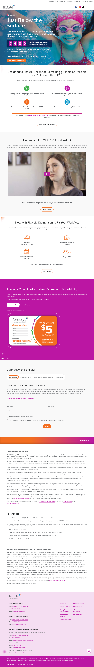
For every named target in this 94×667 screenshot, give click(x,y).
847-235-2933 (16, 609)
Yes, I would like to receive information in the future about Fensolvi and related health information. (37, 420)
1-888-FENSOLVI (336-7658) (20, 606)
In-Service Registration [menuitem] (76, 611)
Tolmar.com (29, 664)
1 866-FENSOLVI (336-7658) (57, 581)
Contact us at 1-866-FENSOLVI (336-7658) (20, 398)
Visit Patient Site (86, 2)
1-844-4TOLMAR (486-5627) (47, 501)
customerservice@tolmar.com (21, 653)
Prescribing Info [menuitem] (77, 614)
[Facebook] (76, 7)
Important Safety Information (57, 2)
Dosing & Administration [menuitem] (64, 611)
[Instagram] (80, 7)
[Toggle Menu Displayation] (89, 7)
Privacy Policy (11, 664)
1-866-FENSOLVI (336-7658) (20, 619)
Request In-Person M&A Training (43, 377)
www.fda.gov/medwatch (13, 503)
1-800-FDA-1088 (67, 501)
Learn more (23, 51)
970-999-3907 (16, 638)
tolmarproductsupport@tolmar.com (23, 640)
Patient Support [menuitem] (77, 607)
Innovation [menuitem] (63, 604)
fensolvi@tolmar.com (19, 611)
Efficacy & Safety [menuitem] (65, 607)
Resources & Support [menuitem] (66, 619)
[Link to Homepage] (15, 598)
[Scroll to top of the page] (89, 651)
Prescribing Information (73, 2)
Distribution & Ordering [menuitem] (64, 615)
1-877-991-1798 (16, 622)
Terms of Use (21, 664)
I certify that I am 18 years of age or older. (21, 416)
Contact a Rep (13, 377)
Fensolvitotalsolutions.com (19, 624)
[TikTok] (83, 7)
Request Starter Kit (25, 377)
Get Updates (59, 377)
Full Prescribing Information (21, 498)
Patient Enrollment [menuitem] (78, 604)
